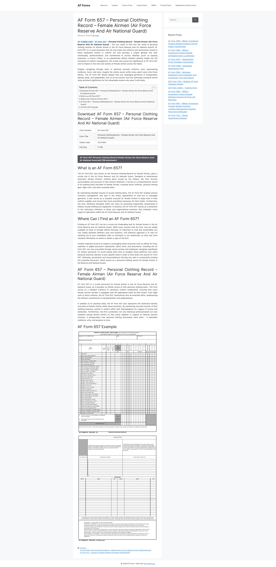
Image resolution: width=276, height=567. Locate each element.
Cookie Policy (142, 5)
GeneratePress (149, 564)
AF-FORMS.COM (85, 42)
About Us (103, 5)
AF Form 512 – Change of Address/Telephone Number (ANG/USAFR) (105, 552)
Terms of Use (127, 5)
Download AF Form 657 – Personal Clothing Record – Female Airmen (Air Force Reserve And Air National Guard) (116, 92)
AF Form (83, 548)
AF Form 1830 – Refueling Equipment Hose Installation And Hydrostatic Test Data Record (182, 75)
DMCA (153, 5)
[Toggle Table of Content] (152, 87)
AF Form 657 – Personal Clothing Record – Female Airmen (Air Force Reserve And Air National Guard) (118, 103)
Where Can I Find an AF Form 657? (94, 99)
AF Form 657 (100, 42)
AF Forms (84, 5)
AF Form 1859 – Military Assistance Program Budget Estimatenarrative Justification (181, 53)
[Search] (195, 19)
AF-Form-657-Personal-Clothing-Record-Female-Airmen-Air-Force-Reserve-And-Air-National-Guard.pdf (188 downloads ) (117, 159)
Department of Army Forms (186, 5)
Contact (115, 5)
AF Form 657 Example (89, 107)
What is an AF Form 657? (90, 96)
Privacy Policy (166, 5)
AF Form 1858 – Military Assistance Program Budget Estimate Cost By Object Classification (183, 44)
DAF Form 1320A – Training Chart (182, 88)
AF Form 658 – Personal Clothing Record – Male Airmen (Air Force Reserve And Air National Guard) (115, 550)
